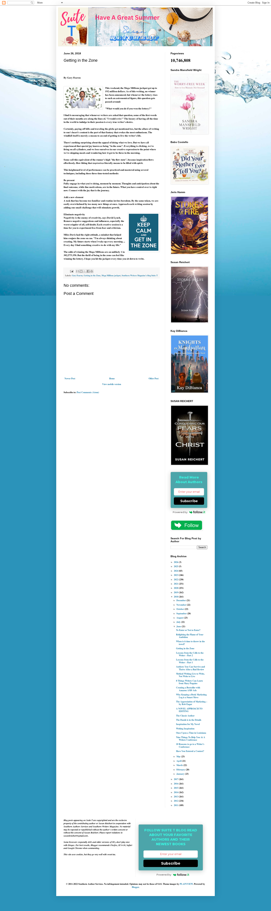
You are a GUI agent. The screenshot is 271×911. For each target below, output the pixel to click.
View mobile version (111, 384)
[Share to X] (84, 271)
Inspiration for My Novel (188, 724)
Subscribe (189, 501)
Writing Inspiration (185, 728)
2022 (176, 579)
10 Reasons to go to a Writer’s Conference (190, 745)
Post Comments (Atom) (88, 392)
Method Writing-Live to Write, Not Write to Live (190, 675)
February (181, 769)
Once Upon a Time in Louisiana (191, 732)
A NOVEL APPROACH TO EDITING (189, 710)
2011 (176, 805)
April (179, 760)
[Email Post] (71, 271)
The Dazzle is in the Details (188, 719)
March (179, 765)
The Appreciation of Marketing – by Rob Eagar (191, 703)
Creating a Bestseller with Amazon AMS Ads (188, 689)
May (178, 756)
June (179, 626)
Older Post (154, 378)
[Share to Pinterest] (91, 271)
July (178, 622)
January (180, 773)
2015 (176, 787)
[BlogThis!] (81, 271)
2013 (176, 796)
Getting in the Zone (92, 275)
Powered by (180, 512)
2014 (176, 792)
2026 (176, 562)
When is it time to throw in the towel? (190, 643)
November (181, 604)
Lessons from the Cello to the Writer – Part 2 (190, 654)
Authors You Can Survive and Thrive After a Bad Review (190, 668)
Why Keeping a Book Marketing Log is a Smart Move (191, 696)
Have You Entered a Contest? (190, 751)
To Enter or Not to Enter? (188, 630)
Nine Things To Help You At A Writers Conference (190, 738)
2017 (176, 779)
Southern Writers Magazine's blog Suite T (140, 275)
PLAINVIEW (186, 884)
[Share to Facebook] (88, 271)
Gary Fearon (77, 275)
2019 (176, 592)
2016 (176, 783)
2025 (176, 566)
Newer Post (70, 378)
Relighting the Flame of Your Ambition (189, 636)
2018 (176, 596)
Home (112, 378)
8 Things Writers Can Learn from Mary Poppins (189, 682)
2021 (176, 583)
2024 (176, 570)
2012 (176, 800)
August (180, 617)
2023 (176, 575)
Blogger (135, 887)
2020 (176, 588)
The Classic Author (185, 715)
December (181, 600)
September (181, 613)
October (180, 609)
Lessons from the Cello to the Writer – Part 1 (190, 661)
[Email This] (77, 271)
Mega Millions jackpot (111, 275)
